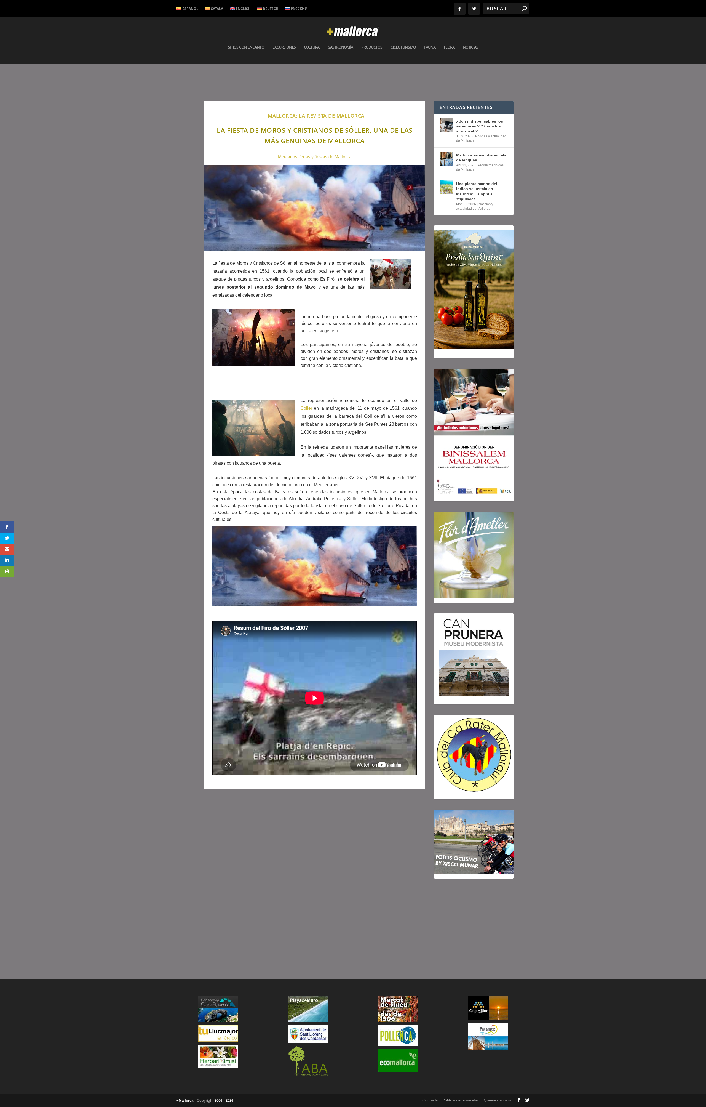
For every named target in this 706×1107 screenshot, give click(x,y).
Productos (371, 47)
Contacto (430, 1100)
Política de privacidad (461, 1100)
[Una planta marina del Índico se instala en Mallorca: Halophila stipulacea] (446, 187)
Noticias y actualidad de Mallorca (474, 206)
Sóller (306, 408)
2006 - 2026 (224, 1100)
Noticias (470, 47)
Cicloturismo (403, 47)
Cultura (311, 47)
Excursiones (284, 47)
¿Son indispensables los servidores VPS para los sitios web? (479, 126)
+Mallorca (184, 1100)
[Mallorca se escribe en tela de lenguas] (446, 159)
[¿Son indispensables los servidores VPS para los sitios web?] (446, 125)
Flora (449, 47)
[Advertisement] (314, 871)
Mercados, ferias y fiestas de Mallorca (314, 157)
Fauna (429, 47)
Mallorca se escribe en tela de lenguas (481, 157)
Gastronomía (340, 47)
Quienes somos (497, 1100)
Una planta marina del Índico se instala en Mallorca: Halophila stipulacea (476, 191)
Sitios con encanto (246, 47)
